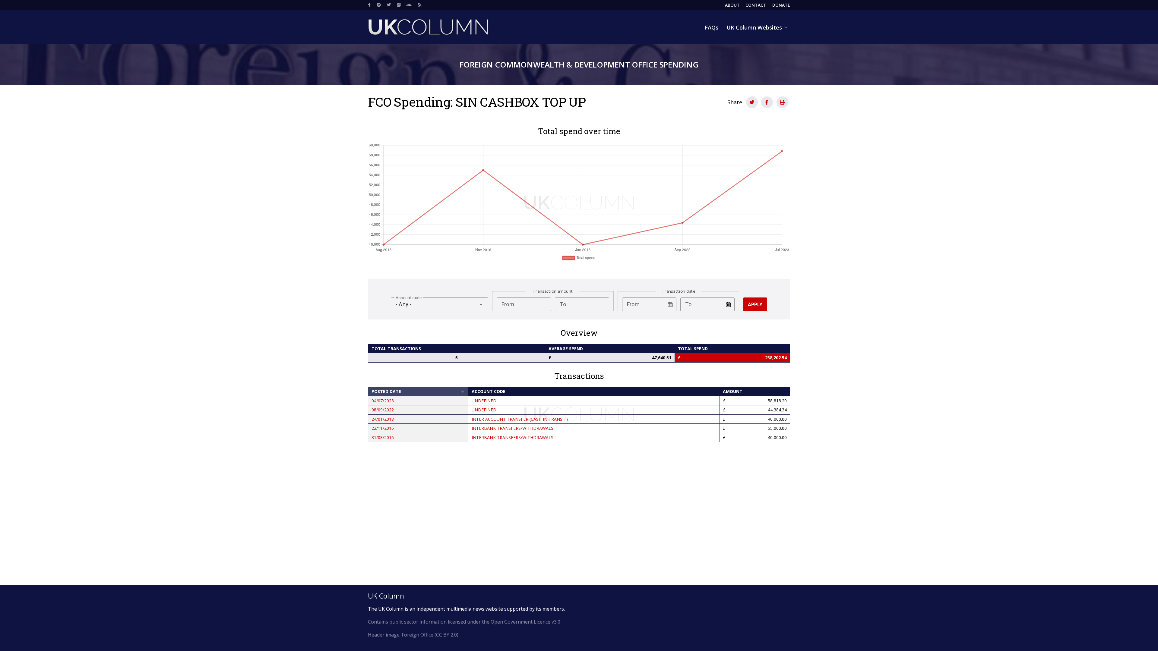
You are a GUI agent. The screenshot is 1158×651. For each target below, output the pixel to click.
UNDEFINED (484, 401)
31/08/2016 (383, 437)
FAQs (711, 27)
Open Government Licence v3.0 (525, 621)
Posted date (418, 391)
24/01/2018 (383, 419)
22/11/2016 (383, 428)
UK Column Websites (754, 27)
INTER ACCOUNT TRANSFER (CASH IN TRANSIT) (520, 419)
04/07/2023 (383, 401)
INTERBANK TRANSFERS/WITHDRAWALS (512, 428)
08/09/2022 (383, 410)
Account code (488, 391)
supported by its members (534, 608)
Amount (732, 391)
